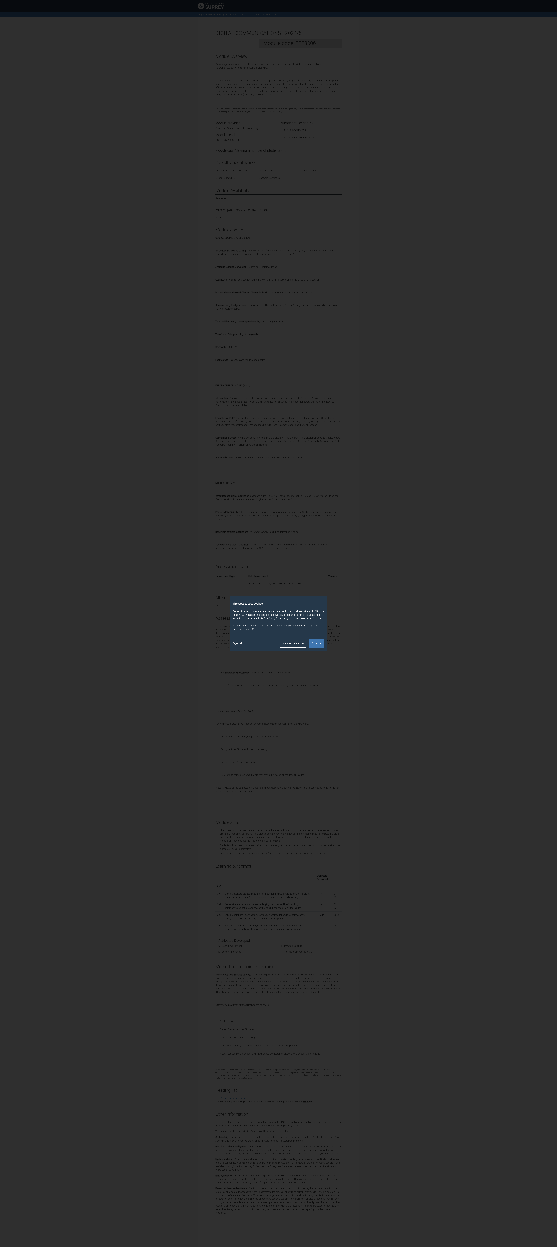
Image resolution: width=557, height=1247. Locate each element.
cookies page (244, 629)
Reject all (237, 643)
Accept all (317, 643)
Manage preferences (293, 643)
